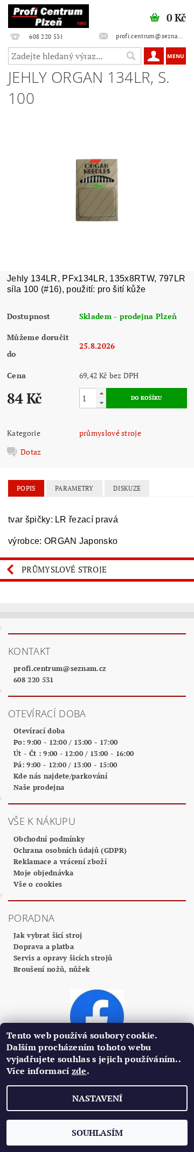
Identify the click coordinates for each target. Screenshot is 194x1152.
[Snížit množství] (101, 403)
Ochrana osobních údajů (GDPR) (70, 850)
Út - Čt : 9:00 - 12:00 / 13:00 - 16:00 (73, 753)
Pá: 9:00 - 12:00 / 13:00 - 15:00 (65, 764)
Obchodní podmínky (49, 839)
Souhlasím (97, 1133)
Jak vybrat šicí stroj (47, 935)
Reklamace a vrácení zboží (60, 861)
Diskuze (127, 488)
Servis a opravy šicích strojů (62, 958)
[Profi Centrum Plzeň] (48, 14)
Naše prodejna (38, 787)
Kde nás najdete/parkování (60, 776)
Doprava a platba (43, 946)
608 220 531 (33, 679)
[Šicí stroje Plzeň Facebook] (97, 1015)
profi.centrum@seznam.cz (59, 668)
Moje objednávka (43, 873)
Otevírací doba (39, 731)
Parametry (74, 488)
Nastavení (97, 1098)
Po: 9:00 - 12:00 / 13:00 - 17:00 (65, 742)
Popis (26, 488)
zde (79, 1071)
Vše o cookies (37, 884)
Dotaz (30, 452)
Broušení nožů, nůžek (51, 969)
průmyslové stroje (110, 433)
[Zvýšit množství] (101, 393)
